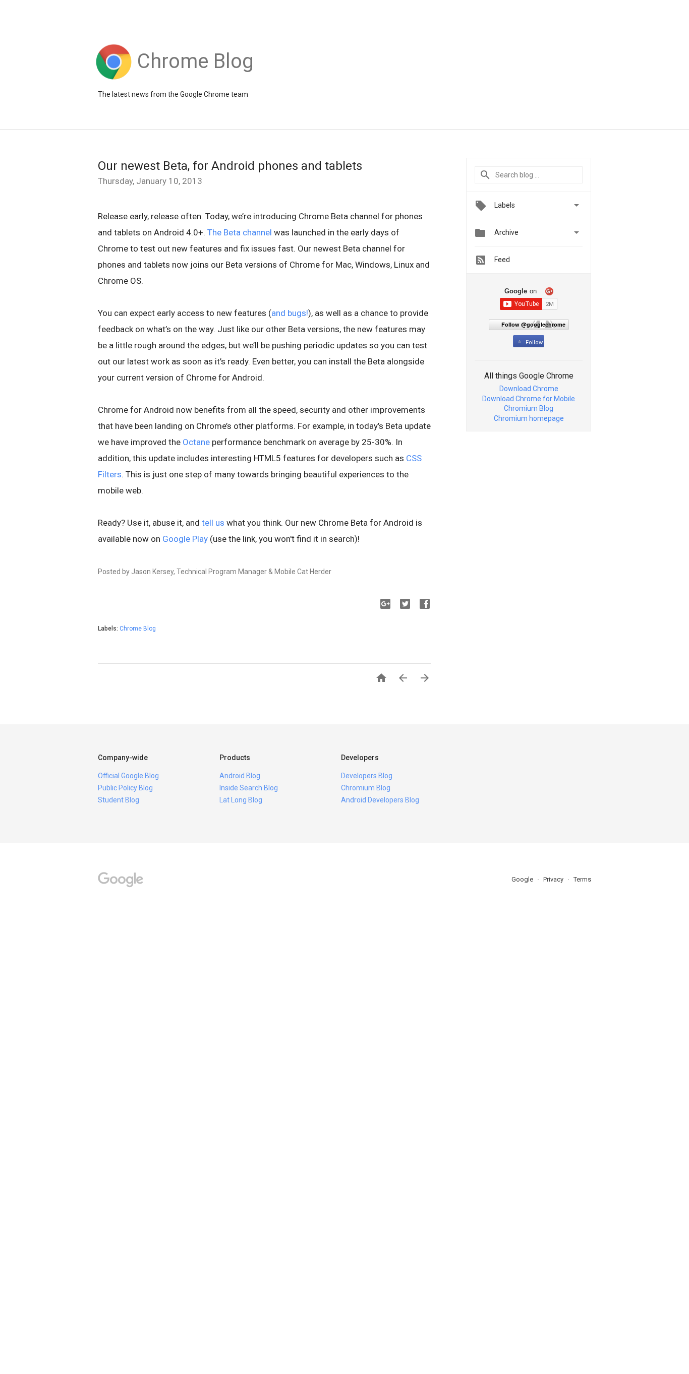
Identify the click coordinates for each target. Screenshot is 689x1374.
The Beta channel (239, 232)
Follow (534, 342)
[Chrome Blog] (195, 80)
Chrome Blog (138, 628)
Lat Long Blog (240, 800)
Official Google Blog (128, 776)
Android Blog (239, 776)
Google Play (185, 539)
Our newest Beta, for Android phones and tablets (230, 166)
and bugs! (289, 313)
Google (523, 879)
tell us (213, 523)
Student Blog (118, 800)
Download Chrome (528, 389)
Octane (196, 442)
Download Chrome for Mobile (528, 399)
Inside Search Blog (248, 788)
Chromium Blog (528, 408)
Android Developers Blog (380, 800)
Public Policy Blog (125, 788)
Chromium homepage (529, 418)
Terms (582, 879)
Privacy (554, 879)
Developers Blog (366, 776)
